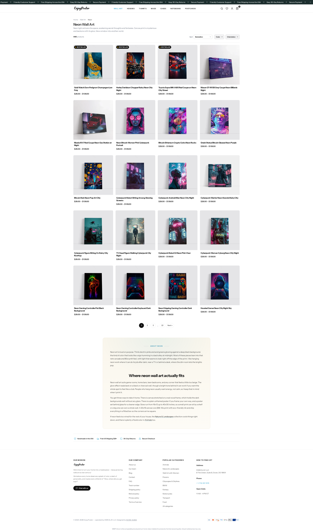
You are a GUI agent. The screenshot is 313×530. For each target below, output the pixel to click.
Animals (148, 420)
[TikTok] (81, 495)
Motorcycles (167, 494)
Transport (166, 498)
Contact (132, 477)
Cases (163, 9)
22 (162, 325)
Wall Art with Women (171, 473)
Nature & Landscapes (164, 416)
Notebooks (175, 9)
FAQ (130, 481)
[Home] (81, 8)
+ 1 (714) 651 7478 (202, 483)
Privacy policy (134, 498)
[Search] (221, 8)
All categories (168, 506)
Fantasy (165, 490)
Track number (134, 485)
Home (75, 20)
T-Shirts (142, 9)
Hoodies (131, 9)
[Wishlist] (226, 8)
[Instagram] (75, 495)
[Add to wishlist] (110, 48)
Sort (191, 37)
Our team (132, 469)
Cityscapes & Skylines (171, 481)
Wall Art (118, 9)
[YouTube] (87, 495)
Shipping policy (134, 490)
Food (165, 502)
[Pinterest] (93, 495)
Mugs (153, 9)
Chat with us (83, 488)
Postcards (190, 9)
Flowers (166, 477)
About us (132, 465)
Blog (130, 473)
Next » (170, 325)
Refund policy (134, 494)
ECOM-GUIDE (131, 520)
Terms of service (135, 502)
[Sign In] (232, 8)
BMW (165, 485)
